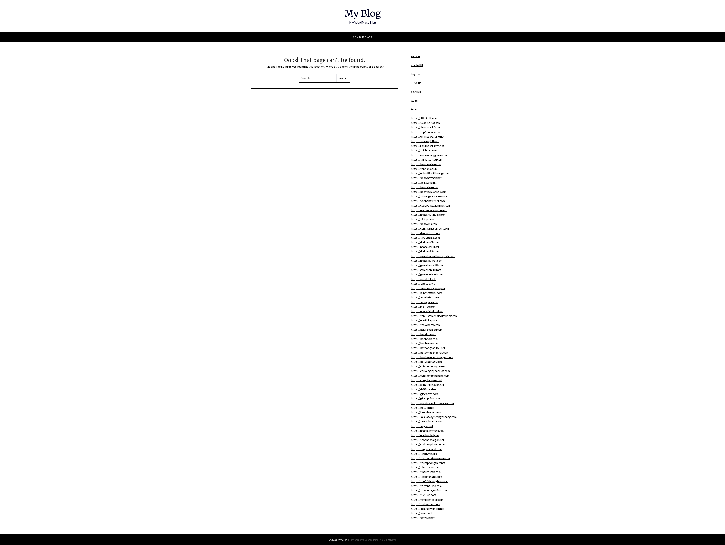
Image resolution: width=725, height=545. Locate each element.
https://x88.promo (422, 219)
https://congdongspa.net (426, 380)
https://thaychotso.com (425, 325)
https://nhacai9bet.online (427, 311)
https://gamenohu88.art (426, 269)
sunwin (415, 56)
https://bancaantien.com (426, 164)
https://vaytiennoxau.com (427, 499)
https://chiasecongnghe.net (428, 366)
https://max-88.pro (423, 306)
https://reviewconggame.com (429, 155)
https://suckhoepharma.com (428, 444)
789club (416, 82)
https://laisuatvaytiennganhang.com (434, 417)
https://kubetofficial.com (426, 292)
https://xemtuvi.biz (423, 513)
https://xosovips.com (424, 223)
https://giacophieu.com (425, 398)
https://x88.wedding (424, 182)
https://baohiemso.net (425, 343)
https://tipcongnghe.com (426, 476)
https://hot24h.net (422, 407)
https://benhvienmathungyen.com (432, 357)
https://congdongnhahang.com (430, 375)
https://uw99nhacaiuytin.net (429, 210)
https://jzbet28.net (423, 283)
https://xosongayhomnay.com (429, 196)
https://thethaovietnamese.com (430, 458)
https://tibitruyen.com (425, 467)
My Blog (362, 13)
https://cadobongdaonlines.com (430, 205)
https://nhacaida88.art (425, 246)
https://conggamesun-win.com (430, 228)
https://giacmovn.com (424, 394)
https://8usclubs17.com (425, 127)
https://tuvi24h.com (423, 495)
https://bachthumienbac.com (428, 191)
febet (414, 109)
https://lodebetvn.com (425, 297)
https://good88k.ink (423, 279)
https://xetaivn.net (423, 518)
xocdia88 (417, 65)
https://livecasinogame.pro (428, 288)
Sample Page (362, 37)
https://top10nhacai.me (425, 132)
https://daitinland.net (424, 389)
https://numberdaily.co (425, 435)
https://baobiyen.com (424, 338)
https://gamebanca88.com (427, 265)
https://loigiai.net (422, 426)
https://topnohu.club (424, 168)
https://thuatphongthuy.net (428, 463)
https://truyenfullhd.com (426, 486)
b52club (416, 91)
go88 (414, 100)
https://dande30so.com (425, 233)
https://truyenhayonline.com (429, 490)
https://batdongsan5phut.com (429, 352)
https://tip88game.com (425, 237)
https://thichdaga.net (424, 150)
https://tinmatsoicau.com (426, 159)
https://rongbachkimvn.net (427, 145)
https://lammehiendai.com (427, 421)
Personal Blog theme (384, 539)
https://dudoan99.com (425, 251)
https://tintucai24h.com (426, 472)
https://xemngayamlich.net (427, 508)
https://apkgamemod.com (426, 329)
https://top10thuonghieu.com (429, 481)
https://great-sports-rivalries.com (432, 403)
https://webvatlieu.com (425, 504)
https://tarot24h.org (424, 453)
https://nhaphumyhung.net (427, 430)
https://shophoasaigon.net (427, 440)
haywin (415, 74)
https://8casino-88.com (425, 122)
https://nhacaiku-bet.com (426, 260)
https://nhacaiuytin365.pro (428, 214)
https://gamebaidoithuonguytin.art (433, 256)
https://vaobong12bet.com (428, 200)
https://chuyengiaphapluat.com (430, 371)
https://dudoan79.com (425, 242)
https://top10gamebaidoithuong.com (434, 315)
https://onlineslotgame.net (427, 136)
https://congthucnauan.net (427, 384)
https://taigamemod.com (426, 449)
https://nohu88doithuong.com (430, 173)
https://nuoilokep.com (424, 320)
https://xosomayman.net (426, 177)
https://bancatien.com (424, 187)
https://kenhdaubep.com (426, 412)
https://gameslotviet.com (427, 274)
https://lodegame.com (424, 302)
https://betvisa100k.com (426, 361)
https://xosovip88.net (425, 141)
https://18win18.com (424, 118)
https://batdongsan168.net (428, 348)
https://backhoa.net (423, 334)
